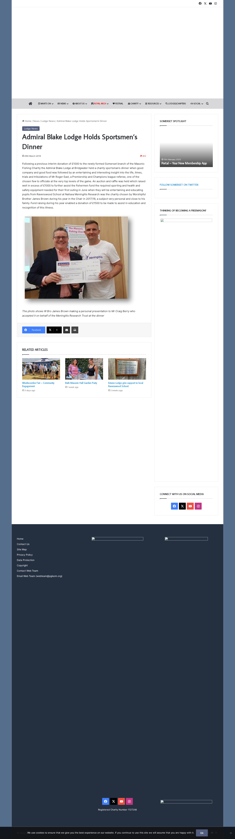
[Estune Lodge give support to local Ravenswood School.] (127, 368)
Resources (153, 103)
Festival (119, 103)
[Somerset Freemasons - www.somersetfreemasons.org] (117, 19)
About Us (79, 103)
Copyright (22, 565)
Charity (134, 103)
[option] (186, 148)
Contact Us (23, 544)
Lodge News (48, 121)
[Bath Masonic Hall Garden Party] (84, 368)
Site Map (22, 549)
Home (27, 121)
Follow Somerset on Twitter (179, 184)
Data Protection (25, 560)
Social (197, 103)
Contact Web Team (27, 570)
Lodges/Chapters (177, 103)
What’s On (45, 103)
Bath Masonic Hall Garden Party (81, 382)
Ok (202, 832)
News (63, 103)
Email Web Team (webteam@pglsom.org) (39, 576)
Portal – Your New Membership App (184, 163)
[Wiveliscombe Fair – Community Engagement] (41, 368)
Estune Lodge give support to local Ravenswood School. (125, 384)
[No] (230, 833)
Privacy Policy (25, 554)
